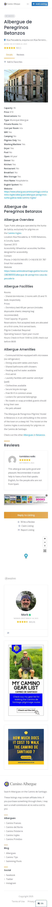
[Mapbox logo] (10, 578)
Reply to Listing (26, 515)
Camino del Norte (14, 827)
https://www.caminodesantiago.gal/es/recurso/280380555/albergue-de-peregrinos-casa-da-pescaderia (26, 275)
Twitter (9, 879)
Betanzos (10, 16)
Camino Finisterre (14, 831)
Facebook (10, 875)
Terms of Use (18, 901)
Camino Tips (12, 857)
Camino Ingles (14, 233)
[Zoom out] (45, 542)
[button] (26, 556)
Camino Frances (13, 823)
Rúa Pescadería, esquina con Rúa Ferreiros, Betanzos (27, 40)
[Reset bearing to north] (45, 546)
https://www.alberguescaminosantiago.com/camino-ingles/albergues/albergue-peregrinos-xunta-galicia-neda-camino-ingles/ (26, 194)
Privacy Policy (34, 901)
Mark (24, 615)
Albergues (11, 853)
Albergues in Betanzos (34, 435)
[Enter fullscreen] (45, 551)
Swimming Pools (14, 861)
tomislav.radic (27, 456)
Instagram (11, 883)
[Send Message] (8, 632)
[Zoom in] (45, 538)
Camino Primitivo (14, 839)
